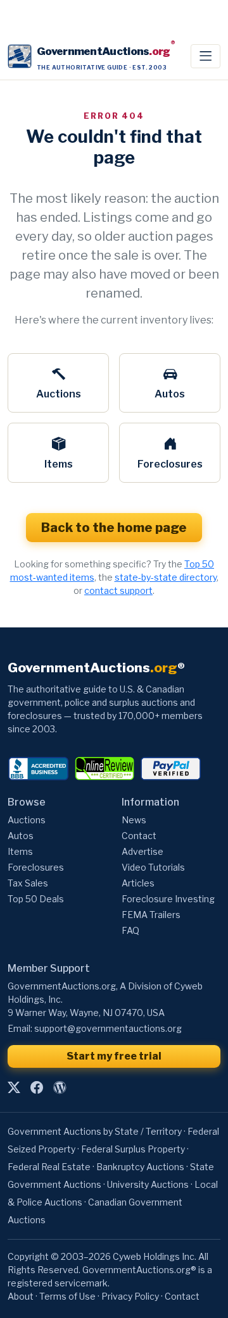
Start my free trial (114, 1056)
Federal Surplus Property (133, 1149)
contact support (118, 590)
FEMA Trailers (151, 914)
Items (58, 464)
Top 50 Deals (36, 898)
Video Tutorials (153, 867)
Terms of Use (67, 1296)
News (134, 819)
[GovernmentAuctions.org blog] (59, 1087)
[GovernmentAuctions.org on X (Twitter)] (14, 1087)
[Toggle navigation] (205, 56)
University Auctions (148, 1184)
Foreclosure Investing (168, 898)
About (21, 1296)
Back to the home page (114, 527)
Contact (139, 835)
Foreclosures (170, 464)
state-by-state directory (166, 577)
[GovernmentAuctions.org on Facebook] (36, 1087)
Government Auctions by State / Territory (95, 1131)
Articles (138, 883)
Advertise (142, 851)
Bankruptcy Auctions (140, 1166)
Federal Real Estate (49, 1166)
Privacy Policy (130, 1296)
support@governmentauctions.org (108, 1028)
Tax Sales (28, 883)
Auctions (58, 394)
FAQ (130, 930)
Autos (170, 394)
